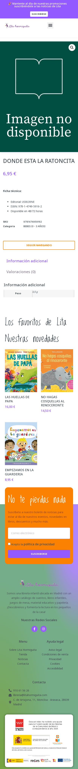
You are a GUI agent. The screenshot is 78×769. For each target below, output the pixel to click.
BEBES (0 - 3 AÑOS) (34, 226)
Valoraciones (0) (21, 271)
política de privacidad (39, 544)
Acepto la (33, 544)
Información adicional (27, 260)
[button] (50, 25)
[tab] (27, 260)
